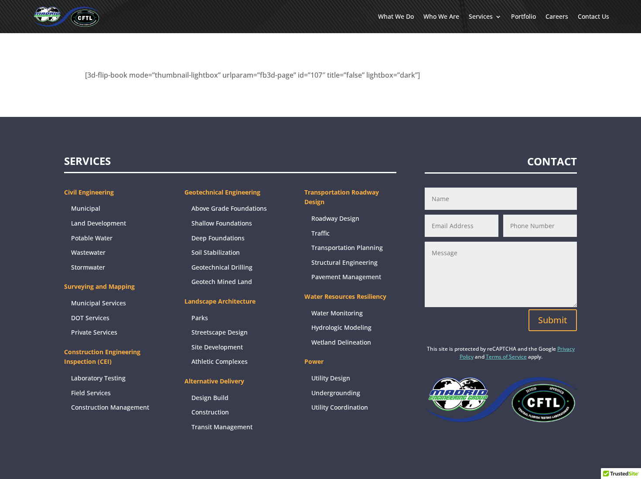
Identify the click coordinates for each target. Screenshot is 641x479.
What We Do (396, 16)
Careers (557, 16)
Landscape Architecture (220, 301)
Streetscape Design (219, 332)
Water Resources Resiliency (345, 296)
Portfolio (523, 16)
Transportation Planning (347, 247)
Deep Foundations (218, 238)
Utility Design (330, 378)
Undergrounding (335, 393)
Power (314, 361)
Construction (210, 412)
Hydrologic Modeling (341, 327)
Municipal (85, 208)
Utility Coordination (339, 407)
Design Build (209, 397)
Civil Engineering (89, 192)
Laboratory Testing (98, 378)
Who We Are (441, 16)
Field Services (91, 393)
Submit (552, 320)
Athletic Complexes (219, 361)
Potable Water (92, 238)
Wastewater (88, 252)
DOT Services (90, 318)
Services (481, 16)
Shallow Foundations (221, 223)
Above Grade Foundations (229, 208)
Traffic (320, 233)
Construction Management (110, 407)
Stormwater (88, 267)
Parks (199, 318)
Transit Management (221, 427)
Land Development (98, 223)
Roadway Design (335, 218)
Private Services (94, 332)
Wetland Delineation (341, 342)
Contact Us (593, 16)
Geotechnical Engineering (222, 192)
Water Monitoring (337, 313)
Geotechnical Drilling (221, 267)
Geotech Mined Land (221, 281)
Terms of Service (506, 356)
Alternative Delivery (214, 381)
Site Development (217, 347)
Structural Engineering (344, 262)
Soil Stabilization (215, 252)
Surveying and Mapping (99, 286)
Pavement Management (346, 277)
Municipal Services (98, 303)
